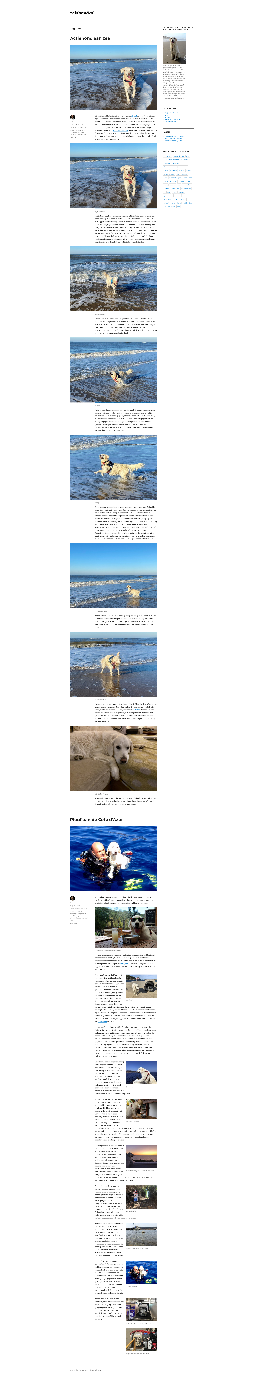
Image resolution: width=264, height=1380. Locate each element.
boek (165, 159)
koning (166, 181)
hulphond (172, 178)
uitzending (182, 199)
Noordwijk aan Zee (120, 130)
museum (173, 185)
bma (187, 156)
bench (72, 911)
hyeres (180, 178)
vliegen (72, 918)
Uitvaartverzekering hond (173, 141)
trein (175, 199)
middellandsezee (184, 181)
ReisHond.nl (74, 1370)
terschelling (167, 199)
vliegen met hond (82, 918)
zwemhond (82, 134)
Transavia (102, 1021)
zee (76, 134)
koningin (173, 181)
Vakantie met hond (80, 908)
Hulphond (168, 117)
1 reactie (73, 137)
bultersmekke (185, 159)
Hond (85, 127)
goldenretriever (75, 130)
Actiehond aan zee (90, 38)
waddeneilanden (169, 206)
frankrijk (77, 916)
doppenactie (182, 167)
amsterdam (167, 156)
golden (188, 170)
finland (166, 170)
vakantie (83, 916)
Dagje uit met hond (76, 127)
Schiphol (124, 964)
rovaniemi (177, 196)
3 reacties (73, 923)
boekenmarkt (174, 159)
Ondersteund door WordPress (90, 1370)
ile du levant (188, 178)
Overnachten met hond (172, 119)
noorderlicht (187, 185)
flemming (173, 170)
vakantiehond (176, 203)
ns (164, 192)
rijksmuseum (168, 196)
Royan (72, 121)
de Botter (136, 710)
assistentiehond (179, 156)
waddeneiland (188, 203)
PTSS (174, 192)
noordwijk (73, 132)
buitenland (78, 911)
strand (134, 116)
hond (83, 130)
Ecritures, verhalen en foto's (174, 136)
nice (179, 185)
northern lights (186, 188)
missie (166, 185)
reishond (181, 192)
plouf (169, 192)
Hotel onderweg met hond (174, 139)
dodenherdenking (170, 167)
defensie (176, 163)
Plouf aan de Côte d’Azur (96, 819)
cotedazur (167, 163)
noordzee (80, 132)
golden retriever (181, 174)
